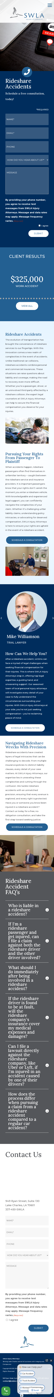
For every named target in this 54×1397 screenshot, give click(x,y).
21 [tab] (45, 298)
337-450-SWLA (14, 1209)
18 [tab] (36, 298)
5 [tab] (0, 298)
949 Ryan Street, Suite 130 (22, 1201)
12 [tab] (20, 298)
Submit (38, 233)
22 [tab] (47, 298)
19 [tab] (39, 298)
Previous (3, 618)
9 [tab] (11, 298)
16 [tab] (31, 298)
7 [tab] (6, 298)
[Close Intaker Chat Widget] (51, 1360)
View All (27, 306)
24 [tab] (53, 298)
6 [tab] (3, 298)
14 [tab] (25, 298)
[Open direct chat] (47, 1360)
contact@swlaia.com (11, 1381)
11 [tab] (17, 298)
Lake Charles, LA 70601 (20, 1205)
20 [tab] (42, 298)
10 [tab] (14, 298)
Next (50, 618)
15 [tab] (28, 298)
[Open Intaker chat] (21, 1395)
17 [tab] (34, 298)
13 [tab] (23, 298)
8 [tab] (9, 298)
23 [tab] (50, 298)
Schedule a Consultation (27, 540)
